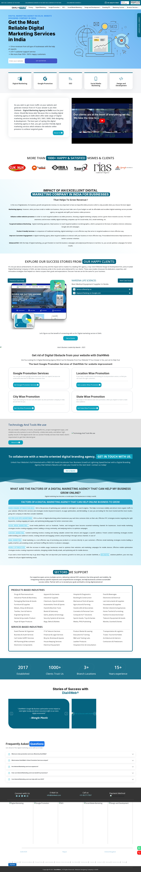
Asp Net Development (118, 838)
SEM (62, 833)
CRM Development (116, 826)
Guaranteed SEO (66, 835)
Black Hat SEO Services (68, 828)
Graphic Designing (116, 828)
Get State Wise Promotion (86, 406)
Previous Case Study (17, 281)
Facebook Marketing (92, 814)
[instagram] (27, 794)
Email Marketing (16, 821)
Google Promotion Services (44, 809)
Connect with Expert (139, 25)
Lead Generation (16, 823)
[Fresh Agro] (17, 168)
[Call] (139, 853)
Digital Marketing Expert (18, 831)
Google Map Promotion (43, 821)
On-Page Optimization (68, 819)
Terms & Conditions (27, 860)
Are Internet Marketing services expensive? (25, 764)
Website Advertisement (18, 828)
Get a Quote (70, 338)
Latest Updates (49, 860)
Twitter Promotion (91, 823)
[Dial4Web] (20, 7)
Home (10, 860)
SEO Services (65, 809)
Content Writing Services (19, 816)
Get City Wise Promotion (23, 406)
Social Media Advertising (93, 816)
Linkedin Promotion (92, 819)
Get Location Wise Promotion (88, 383)
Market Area (116, 860)
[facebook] (16, 794)
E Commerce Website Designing (121, 819)
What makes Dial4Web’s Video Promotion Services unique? (30, 758)
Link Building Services (68, 823)
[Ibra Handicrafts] (38, 168)
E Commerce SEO (66, 814)
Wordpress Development (119, 833)
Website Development (118, 811)
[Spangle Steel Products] (102, 168)
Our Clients (75, 860)
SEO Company (65, 811)
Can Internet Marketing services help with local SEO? (28, 777)
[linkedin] (22, 794)
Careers (92, 860)
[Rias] (81, 168)
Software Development (118, 840)
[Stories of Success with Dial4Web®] (102, 121)
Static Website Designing (118, 814)
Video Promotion (16, 811)
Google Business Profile (43, 823)
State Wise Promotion (43, 816)
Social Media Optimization (94, 809)
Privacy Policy (39, 860)
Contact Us (100, 860)
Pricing (31, 7)
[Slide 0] (60, 343)
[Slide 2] (67, 343)
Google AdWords (16, 819)
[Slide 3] (70, 343)
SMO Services (90, 811)
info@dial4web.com (54, 793)
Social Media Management (94, 828)
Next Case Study (125, 281)
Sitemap (107, 860)
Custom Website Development (120, 823)
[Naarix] (60, 168)
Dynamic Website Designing (119, 816)
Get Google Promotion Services (25, 383)
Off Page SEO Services (68, 821)
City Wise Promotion (42, 814)
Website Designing (116, 809)
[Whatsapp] (139, 848)
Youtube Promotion (92, 821)
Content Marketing (67, 826)
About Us (57, 133)
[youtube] (25, 794)
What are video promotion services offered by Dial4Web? (29, 751)
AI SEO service (65, 831)
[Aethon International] (124, 168)
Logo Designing (115, 831)
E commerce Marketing (18, 814)
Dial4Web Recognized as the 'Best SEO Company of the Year (33, 3)
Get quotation (41, 61)
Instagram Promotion (92, 826)
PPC (12, 826)
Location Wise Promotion (44, 811)
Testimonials (84, 860)
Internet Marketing (17, 809)
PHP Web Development (118, 835)
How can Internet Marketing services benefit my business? (30, 770)
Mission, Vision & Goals (63, 860)
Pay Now (12, 862)
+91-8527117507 (86, 793)
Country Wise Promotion (44, 819)
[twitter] (19, 794)
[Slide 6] (80, 343)
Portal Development (117, 821)
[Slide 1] (63, 343)
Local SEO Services (67, 816)
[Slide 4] (74, 343)
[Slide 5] (77, 343)
